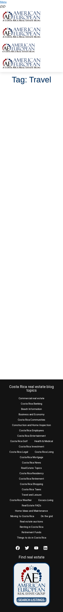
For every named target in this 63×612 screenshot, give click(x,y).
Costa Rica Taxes (31, 489)
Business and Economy (31, 414)
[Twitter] (27, 548)
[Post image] (31, 105)
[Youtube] (36, 548)
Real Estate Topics (31, 468)
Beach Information (31, 409)
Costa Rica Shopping (31, 484)
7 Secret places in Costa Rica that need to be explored (27, 327)
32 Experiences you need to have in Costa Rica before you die (30, 228)
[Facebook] (17, 548)
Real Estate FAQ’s (31, 505)
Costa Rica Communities (31, 419)
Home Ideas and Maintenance (31, 510)
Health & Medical (43, 441)
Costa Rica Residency (31, 473)
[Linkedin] (45, 548)
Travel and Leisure (31, 494)
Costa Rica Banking (31, 403)
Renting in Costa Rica (31, 526)
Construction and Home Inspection (31, 425)
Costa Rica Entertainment (31, 435)
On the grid (47, 516)
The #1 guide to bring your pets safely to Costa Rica (29, 132)
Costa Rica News (31, 462)
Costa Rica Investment (31, 446)
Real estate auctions (31, 521)
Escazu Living (45, 500)
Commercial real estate (32, 398)
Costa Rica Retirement (31, 478)
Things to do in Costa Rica (31, 537)
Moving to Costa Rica (22, 516)
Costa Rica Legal (18, 451)
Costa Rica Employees (31, 430)
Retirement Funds (31, 532)
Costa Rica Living (44, 451)
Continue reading (20, 170)
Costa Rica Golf (19, 441)
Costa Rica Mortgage (31, 457)
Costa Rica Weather (21, 500)
